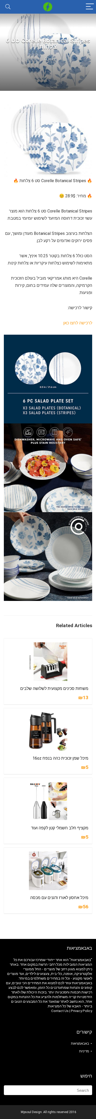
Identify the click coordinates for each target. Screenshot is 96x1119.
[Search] (8, 7)
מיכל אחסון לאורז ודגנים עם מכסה (59, 897)
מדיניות (84, 1051)
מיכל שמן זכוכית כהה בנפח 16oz (60, 758)
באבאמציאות (80, 1043)
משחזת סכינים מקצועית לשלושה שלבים (54, 688)
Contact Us (60, 1011)
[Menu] (90, 7)
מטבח (49, 59)
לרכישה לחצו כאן (77, 323)
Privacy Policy (81, 1011)
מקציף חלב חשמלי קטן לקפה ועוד (59, 827)
